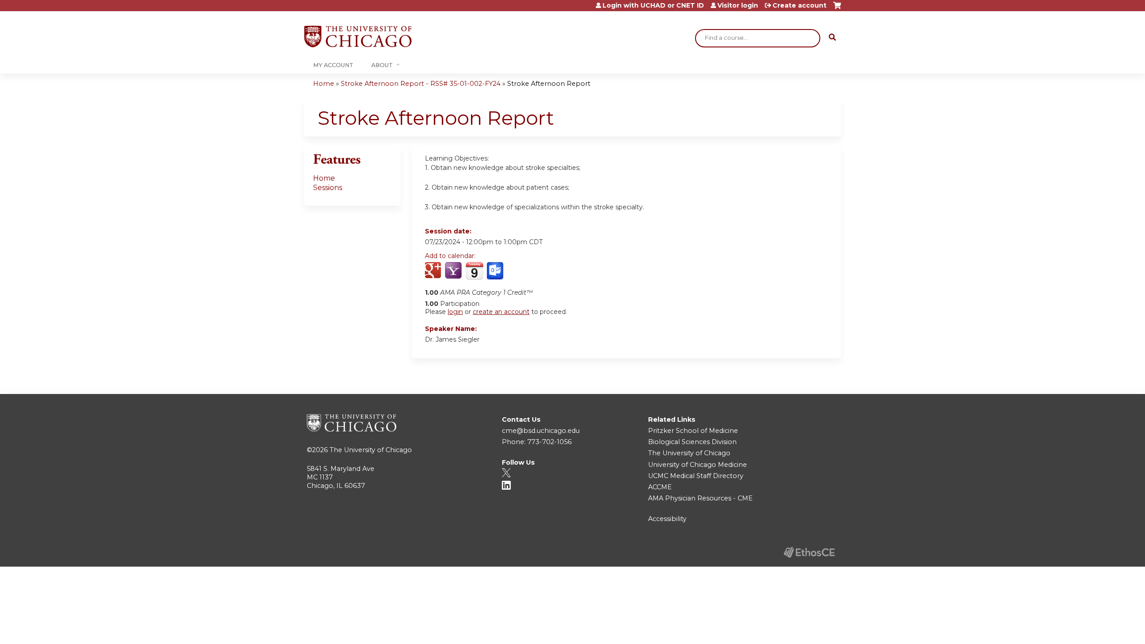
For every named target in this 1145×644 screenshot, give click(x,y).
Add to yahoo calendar (454, 271)
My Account (333, 65)
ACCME (660, 487)
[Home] (357, 36)
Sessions (327, 187)
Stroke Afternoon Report (548, 84)
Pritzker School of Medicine (693, 431)
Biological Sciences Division (692, 442)
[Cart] (837, 8)
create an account (501, 312)
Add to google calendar (434, 271)
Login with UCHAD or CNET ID (653, 5)
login (455, 312)
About (382, 65)
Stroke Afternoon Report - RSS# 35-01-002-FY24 (420, 84)
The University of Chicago (371, 450)
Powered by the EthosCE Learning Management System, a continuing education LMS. (809, 552)
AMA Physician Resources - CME (700, 498)
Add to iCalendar (474, 271)
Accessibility (667, 519)
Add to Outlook (496, 271)
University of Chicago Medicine (697, 465)
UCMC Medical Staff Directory (695, 476)
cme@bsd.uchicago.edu (541, 431)
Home (323, 84)
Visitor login (737, 5)
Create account (799, 5)
